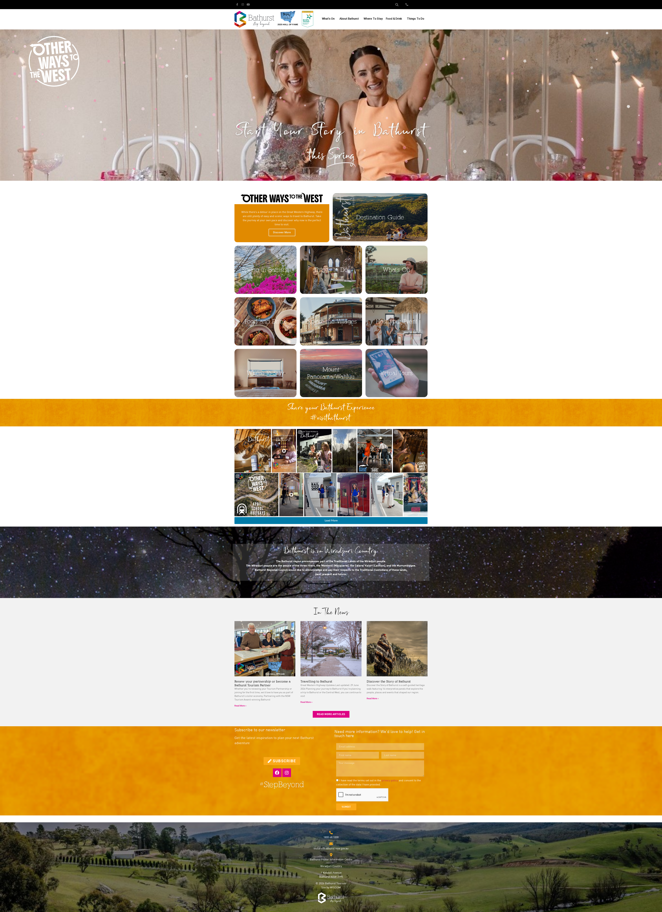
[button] (397, 4)
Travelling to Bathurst (316, 681)
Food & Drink (394, 18)
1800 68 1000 (331, 837)
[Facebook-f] (237, 4)
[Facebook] (277, 772)
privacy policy (390, 780)
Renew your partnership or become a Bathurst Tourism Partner (262, 683)
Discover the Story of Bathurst (389, 681)
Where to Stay (373, 18)
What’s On (328, 18)
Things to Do (415, 18)
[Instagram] (242, 4)
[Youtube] (248, 4)
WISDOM (335, 887)
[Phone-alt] (407, 4)
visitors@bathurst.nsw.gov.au (331, 848)
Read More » (240, 706)
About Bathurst (349, 18)
